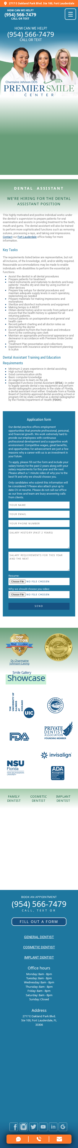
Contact (7, 237)
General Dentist (39, 937)
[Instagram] (24, 1130)
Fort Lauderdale (27, 237)
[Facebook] (14, 1130)
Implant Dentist (63, 798)
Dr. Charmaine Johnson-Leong (19, 662)
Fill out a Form (39, 921)
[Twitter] (33, 1130)
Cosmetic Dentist (38, 798)
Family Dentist (14, 798)
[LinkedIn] (53, 1130)
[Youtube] (43, 1130)
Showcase (26, 677)
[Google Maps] (63, 1130)
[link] (59, 1139)
